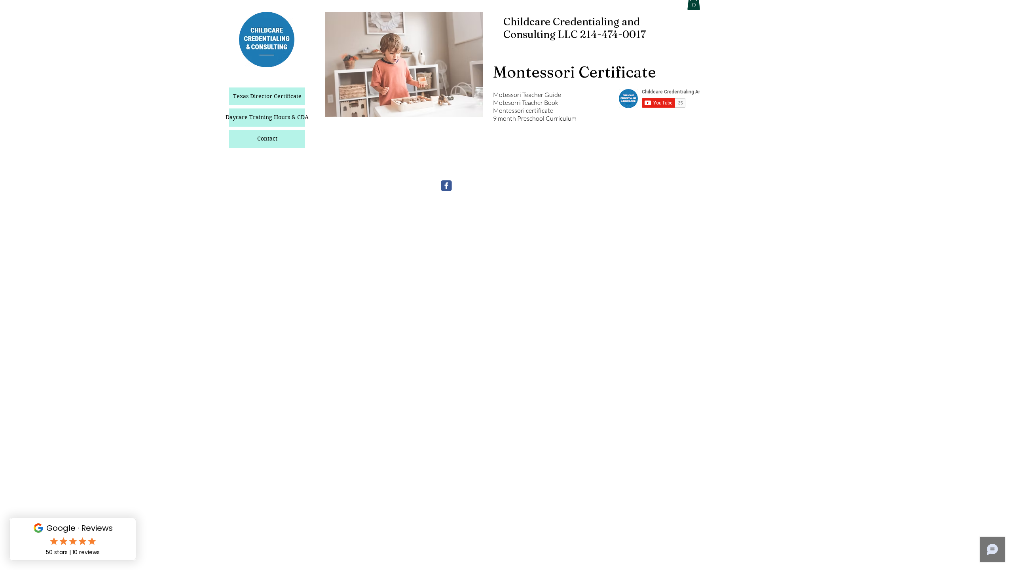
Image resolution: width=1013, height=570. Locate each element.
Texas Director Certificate (267, 96)
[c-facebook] (446, 185)
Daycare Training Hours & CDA (267, 117)
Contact (267, 138)
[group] (677, 140)
